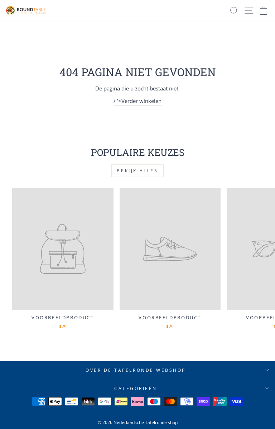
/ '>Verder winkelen (137, 100)
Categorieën (135, 388)
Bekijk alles (137, 171)
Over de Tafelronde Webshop (136, 370)
